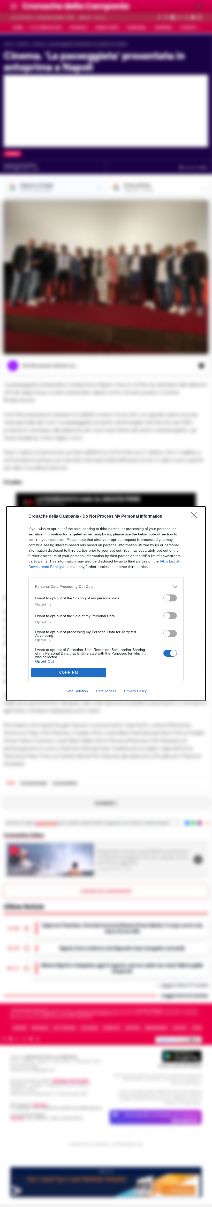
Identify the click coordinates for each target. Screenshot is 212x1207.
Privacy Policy (135, 691)
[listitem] (106, 586)
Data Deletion (77, 691)
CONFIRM (68, 672)
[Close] (195, 516)
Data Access (106, 691)
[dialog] (106, 604)
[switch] (170, 597)
